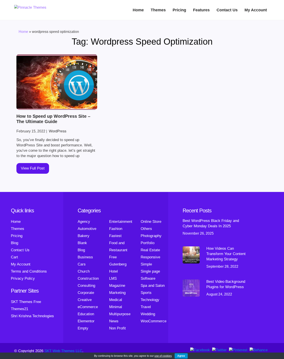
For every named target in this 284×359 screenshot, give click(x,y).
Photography (151, 236)
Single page (150, 271)
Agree (181, 355)
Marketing (117, 293)
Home (138, 10)
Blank (82, 243)
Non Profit (117, 328)
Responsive (150, 257)
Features (201, 10)
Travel (146, 307)
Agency (84, 221)
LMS (113, 278)
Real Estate (150, 250)
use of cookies (163, 355)
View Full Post (33, 168)
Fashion (115, 229)
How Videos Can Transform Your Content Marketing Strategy (226, 253)
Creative (85, 300)
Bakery (83, 236)
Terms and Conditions (29, 271)
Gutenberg (117, 264)
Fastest (115, 236)
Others (146, 229)
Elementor (86, 321)
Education (86, 314)
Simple (146, 264)
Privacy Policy (23, 278)
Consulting (86, 285)
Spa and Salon (153, 285)
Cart (14, 257)
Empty (83, 328)
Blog (14, 243)
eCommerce (88, 307)
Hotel (113, 271)
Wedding (148, 314)
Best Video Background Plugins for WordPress (225, 284)
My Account (256, 10)
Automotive (87, 229)
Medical (115, 300)
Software (148, 278)
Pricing (179, 10)
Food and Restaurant (118, 246)
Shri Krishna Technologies (32, 316)
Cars (82, 264)
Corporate (86, 293)
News (113, 321)
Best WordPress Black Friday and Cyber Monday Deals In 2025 (211, 223)
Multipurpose (119, 314)
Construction (88, 278)
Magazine (117, 285)
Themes (158, 10)
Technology (150, 300)
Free (113, 257)
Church (84, 271)
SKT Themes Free (26, 302)
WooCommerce (153, 321)
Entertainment (120, 221)
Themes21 (19, 309)
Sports (146, 293)
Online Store (151, 221)
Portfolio (147, 243)
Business (85, 257)
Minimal (115, 307)
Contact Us (227, 10)
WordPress (57, 131)
